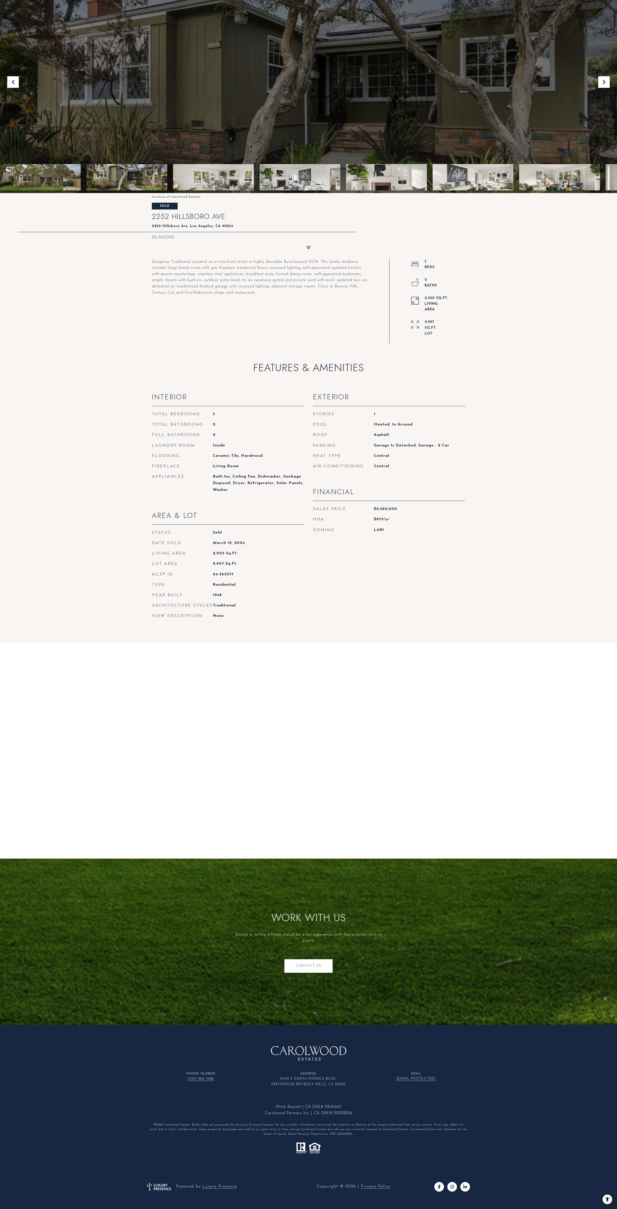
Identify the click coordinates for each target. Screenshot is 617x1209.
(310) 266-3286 (201, 1079)
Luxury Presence (219, 1186)
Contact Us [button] (308, 966)
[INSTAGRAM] (452, 1187)
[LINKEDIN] (465, 1187)
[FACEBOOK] (439, 1187)
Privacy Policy (375, 1186)
